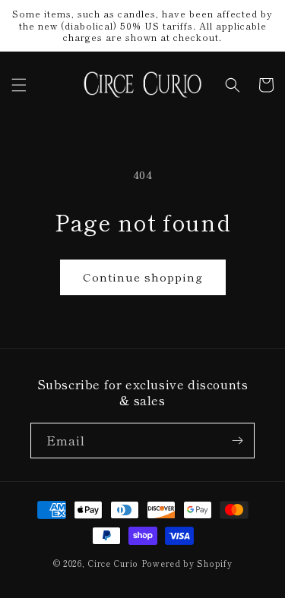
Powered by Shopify (187, 563)
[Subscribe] (237, 440)
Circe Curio (112, 563)
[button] (19, 85)
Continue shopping (143, 277)
